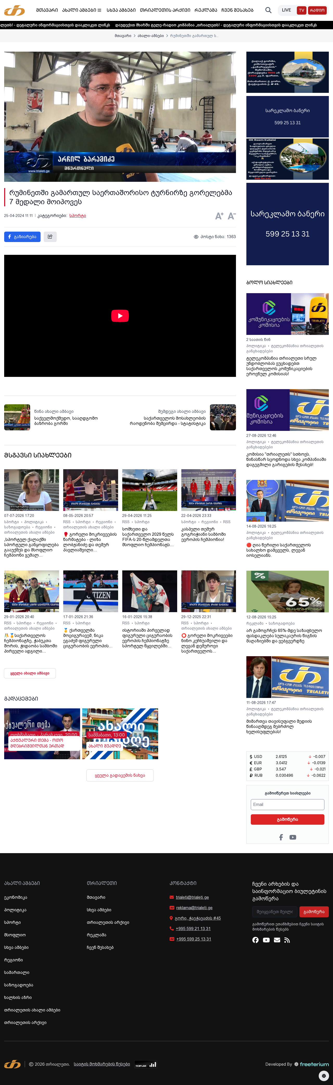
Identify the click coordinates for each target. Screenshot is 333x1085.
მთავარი (47, 10)
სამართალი (16, 972)
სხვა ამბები (121, 10)
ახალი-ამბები (151, 36)
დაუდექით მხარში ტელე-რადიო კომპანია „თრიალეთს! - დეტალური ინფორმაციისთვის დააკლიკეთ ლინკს (177, 25)
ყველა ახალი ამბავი (29, 673)
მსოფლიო (15, 934)
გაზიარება (24, 236)
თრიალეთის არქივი (165, 10)
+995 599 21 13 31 (193, 928)
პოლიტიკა (34, 522)
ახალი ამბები (79, 10)
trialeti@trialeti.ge (192, 897)
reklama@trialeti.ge (194, 907)
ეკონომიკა (15, 897)
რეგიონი (44, 527)
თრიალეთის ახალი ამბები (29, 532)
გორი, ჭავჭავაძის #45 (198, 918)
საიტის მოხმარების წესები (102, 1064)
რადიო (317, 11)
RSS (67, 522)
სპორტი (77, 215)
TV (301, 11)
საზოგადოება (17, 527)
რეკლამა (206, 10)
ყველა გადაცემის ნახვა (120, 775)
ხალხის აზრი (18, 997)
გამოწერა (287, 819)
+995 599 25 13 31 (193, 939)
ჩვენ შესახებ (237, 10)
